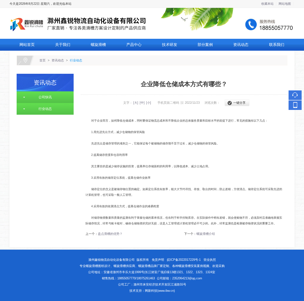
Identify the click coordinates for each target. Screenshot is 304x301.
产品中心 (134, 45)
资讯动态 (240, 45)
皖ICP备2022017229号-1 (184, 260)
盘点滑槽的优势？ (110, 234)
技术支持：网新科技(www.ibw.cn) (152, 290)
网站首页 (27, 45)
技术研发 (169, 45)
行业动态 (76, 60)
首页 (42, 60)
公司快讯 (43, 97)
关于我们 (62, 45)
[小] (148, 102)
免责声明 (158, 260)
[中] (142, 102)
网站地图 (285, 3)
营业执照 (210, 260)
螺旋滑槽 (98, 45)
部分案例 (205, 45)
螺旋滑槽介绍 (205, 234)
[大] (135, 102)
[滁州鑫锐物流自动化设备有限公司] (152, 10)
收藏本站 (267, 3)
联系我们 (276, 45)
